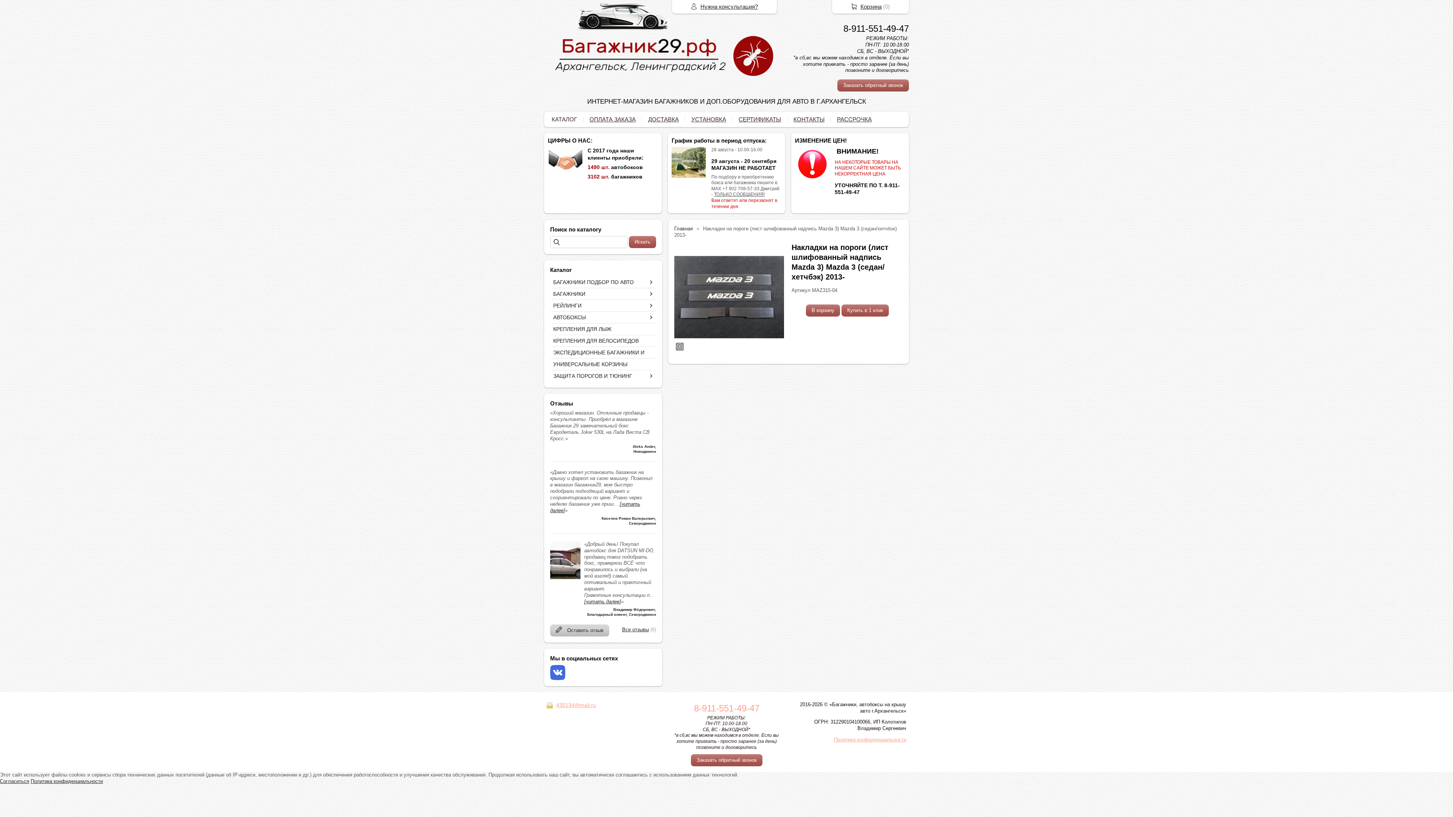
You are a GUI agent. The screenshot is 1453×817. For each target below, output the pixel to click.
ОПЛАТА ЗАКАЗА (613, 119)
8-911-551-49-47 (876, 28)
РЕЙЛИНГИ (567, 306)
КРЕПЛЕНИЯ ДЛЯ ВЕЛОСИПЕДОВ (596, 341)
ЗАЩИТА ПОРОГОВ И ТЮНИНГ (592, 376)
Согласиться (14, 781)
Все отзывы (635, 629)
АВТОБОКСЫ (569, 317)
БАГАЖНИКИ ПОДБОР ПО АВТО (593, 282)
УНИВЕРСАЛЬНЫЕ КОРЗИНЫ (590, 364)
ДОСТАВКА (663, 119)
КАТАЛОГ (564, 119)
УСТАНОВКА (708, 119)
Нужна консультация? (729, 6)
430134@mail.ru (576, 705)
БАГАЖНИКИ (569, 294)
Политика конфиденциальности (870, 739)
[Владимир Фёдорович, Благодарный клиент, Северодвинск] (565, 577)
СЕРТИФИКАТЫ (760, 119)
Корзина (871, 6)
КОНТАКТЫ (809, 119)
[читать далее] (602, 601)
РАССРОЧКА (854, 119)
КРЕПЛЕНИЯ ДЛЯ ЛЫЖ (582, 329)
